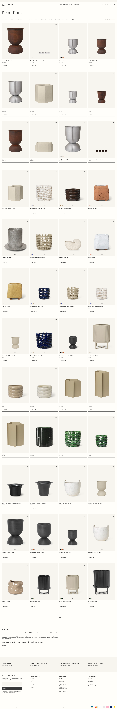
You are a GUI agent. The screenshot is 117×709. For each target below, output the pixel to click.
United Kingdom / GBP (58, 354)
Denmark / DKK (58, 357)
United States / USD (58, 352)
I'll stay (58, 363)
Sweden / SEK (58, 359)
